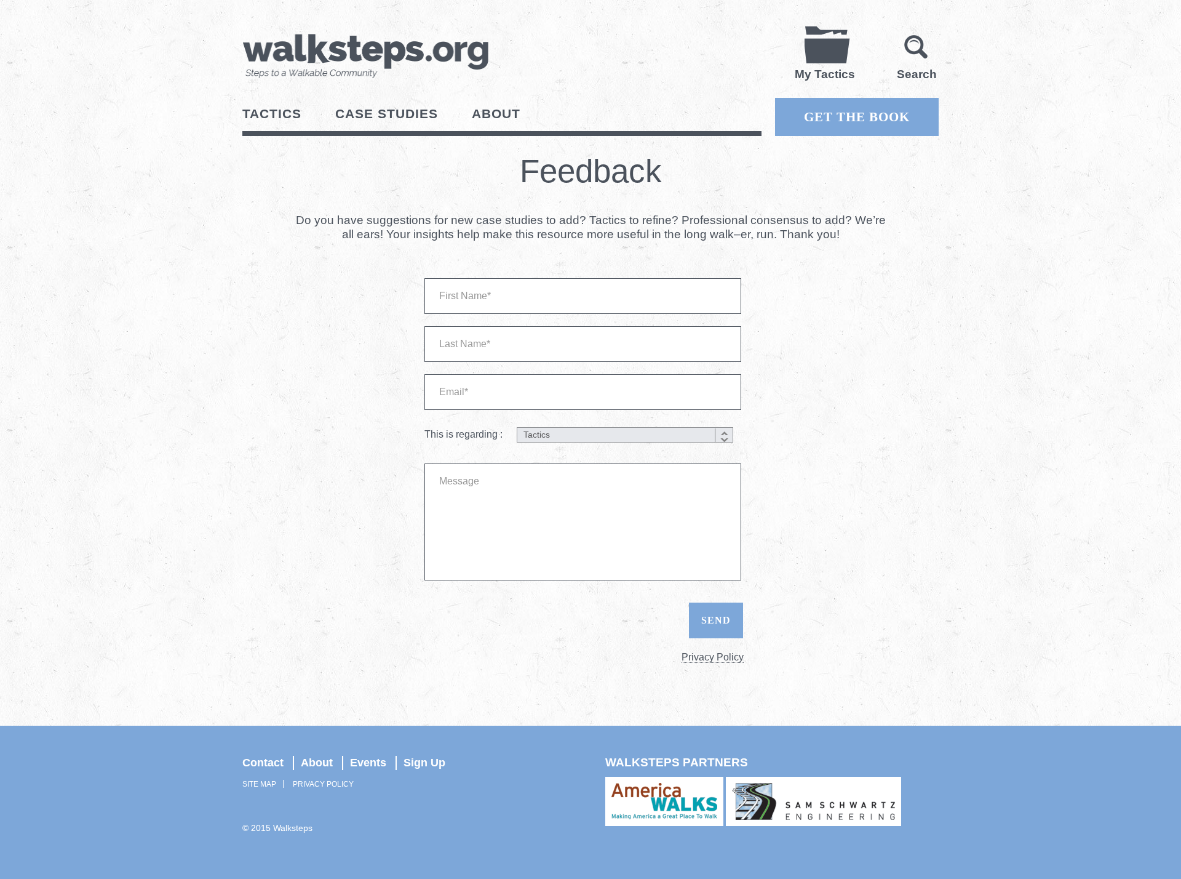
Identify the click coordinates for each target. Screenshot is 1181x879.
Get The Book (857, 117)
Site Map (259, 784)
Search (917, 74)
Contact (263, 763)
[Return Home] (365, 56)
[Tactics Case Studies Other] (623, 435)
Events (368, 763)
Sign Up (424, 763)
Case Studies (386, 113)
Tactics (271, 113)
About (496, 113)
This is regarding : (463, 434)
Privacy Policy (713, 657)
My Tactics (825, 74)
